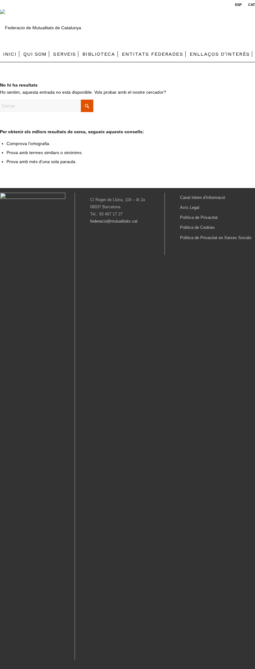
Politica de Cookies (197, 227)
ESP (238, 5)
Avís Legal (189, 207)
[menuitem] (238, 4)
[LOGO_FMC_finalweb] (40, 27)
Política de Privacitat (199, 217)
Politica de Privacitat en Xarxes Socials (216, 237)
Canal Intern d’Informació (202, 197)
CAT (251, 5)
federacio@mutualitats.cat (113, 221)
